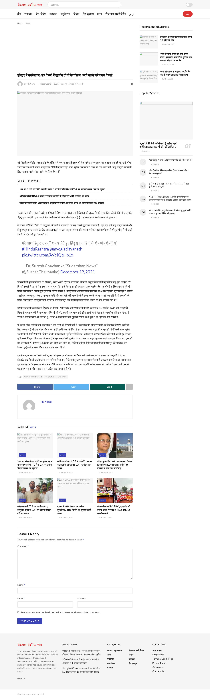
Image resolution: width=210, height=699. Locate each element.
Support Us (158, 654)
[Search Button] (118, 5)
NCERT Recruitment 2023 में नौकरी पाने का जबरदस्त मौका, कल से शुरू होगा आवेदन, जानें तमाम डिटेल (170, 198)
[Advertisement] (75, 47)
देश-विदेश (41, 14)
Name (21, 584)
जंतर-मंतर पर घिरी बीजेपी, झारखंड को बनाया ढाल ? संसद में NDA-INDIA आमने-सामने (113, 510)
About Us (157, 650)
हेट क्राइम (88, 14)
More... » (21, 678)
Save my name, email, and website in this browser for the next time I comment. (60, 612)
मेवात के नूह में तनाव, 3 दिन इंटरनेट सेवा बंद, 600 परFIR (170, 160)
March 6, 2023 (168, 64)
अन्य (99, 14)
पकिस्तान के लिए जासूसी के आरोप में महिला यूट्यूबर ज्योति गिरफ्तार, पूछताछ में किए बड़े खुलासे (170, 212)
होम (19, 14)
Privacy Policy (159, 663)
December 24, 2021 (49, 84)
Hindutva (50, 377)
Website (81, 598)
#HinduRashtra (35, 249)
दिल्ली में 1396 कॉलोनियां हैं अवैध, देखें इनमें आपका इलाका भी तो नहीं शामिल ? (158, 145)
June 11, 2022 (167, 79)
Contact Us (158, 671)
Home (20, 23)
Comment (23, 546)
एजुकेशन (65, 14)
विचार (76, 14)
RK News (31, 84)
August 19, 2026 (25, 472)
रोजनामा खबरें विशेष (115, 14)
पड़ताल (53, 14)
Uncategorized (115, 650)
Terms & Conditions (162, 658)
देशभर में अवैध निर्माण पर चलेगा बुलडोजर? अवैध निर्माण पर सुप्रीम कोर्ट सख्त (74, 510)
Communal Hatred (33, 377)
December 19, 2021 (77, 271)
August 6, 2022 (168, 44)
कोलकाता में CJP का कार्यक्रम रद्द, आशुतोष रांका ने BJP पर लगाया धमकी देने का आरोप (34, 510)
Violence (62, 377)
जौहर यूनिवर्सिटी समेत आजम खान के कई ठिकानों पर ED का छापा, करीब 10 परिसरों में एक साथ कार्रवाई (62, 203)
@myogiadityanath (66, 249)
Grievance (157, 667)
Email (21, 598)
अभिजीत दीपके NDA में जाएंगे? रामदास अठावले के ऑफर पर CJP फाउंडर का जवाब (54, 196)
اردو (132, 14)
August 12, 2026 (65, 517)
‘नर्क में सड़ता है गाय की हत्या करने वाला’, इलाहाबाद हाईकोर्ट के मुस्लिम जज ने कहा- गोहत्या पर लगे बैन (176, 57)
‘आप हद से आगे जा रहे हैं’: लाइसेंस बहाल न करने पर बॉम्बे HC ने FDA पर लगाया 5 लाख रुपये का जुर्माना (62, 189)
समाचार (28, 14)
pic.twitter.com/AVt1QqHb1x (47, 254)
